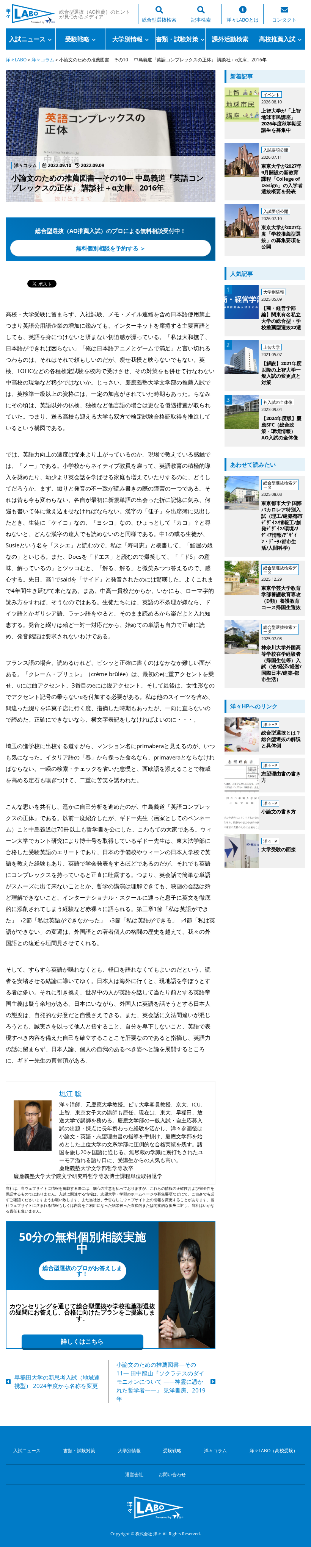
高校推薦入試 (277, 39)
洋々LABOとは (242, 19)
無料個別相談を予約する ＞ (111, 248)
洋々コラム (215, 1451)
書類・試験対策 (177, 39)
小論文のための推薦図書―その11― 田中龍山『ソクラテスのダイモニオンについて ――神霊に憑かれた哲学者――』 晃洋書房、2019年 (161, 1381)
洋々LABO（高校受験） (274, 1451)
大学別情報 (127, 39)
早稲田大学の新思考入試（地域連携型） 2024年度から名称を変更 (57, 1382)
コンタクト (284, 19)
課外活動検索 (230, 39)
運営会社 (134, 1474)
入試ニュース (27, 39)
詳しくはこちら (82, 1341)
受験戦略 (77, 39)
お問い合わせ (172, 1474)
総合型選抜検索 (159, 19)
